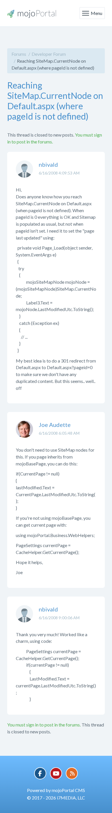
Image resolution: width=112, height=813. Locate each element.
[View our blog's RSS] (72, 773)
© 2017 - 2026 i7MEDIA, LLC (56, 797)
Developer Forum (49, 54)
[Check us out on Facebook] (40, 773)
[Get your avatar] (24, 173)
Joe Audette (55, 424)
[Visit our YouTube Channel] (56, 773)
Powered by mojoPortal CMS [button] (56, 790)
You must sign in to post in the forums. (44, 724)
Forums (18, 54)
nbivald (48, 164)
